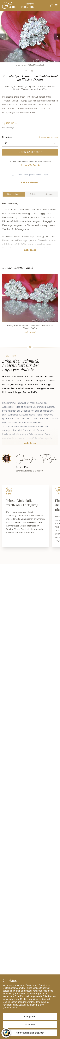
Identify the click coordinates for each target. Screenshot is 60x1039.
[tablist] (30, 194)
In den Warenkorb (30, 152)
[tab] (14, 194)
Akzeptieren (30, 1016)
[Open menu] (56, 5)
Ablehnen (30, 1024)
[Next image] (57, 36)
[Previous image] (3, 36)
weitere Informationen (49, 137)
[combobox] (30, 143)
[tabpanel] (30, 229)
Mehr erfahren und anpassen (30, 1033)
